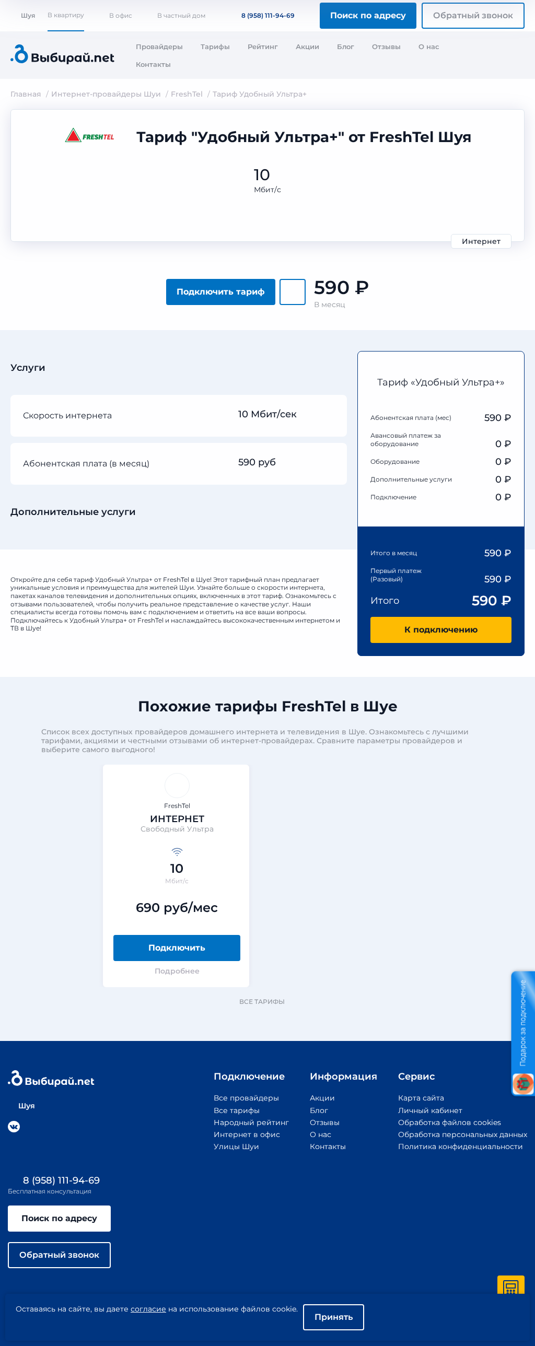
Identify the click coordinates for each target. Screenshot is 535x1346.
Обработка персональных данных (462, 1134)
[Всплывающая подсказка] (329, 414)
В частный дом (181, 15)
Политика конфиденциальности (460, 1146)
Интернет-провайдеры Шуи (106, 94)
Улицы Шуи (236, 1146)
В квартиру (66, 15)
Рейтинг (263, 46)
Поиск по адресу (368, 15)
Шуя (28, 15)
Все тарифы (262, 1001)
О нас (428, 46)
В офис (120, 15)
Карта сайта (421, 1098)
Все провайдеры (246, 1098)
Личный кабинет (430, 1110)
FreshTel (187, 94)
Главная (25, 94)
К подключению (441, 630)
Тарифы (215, 46)
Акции (307, 46)
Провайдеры (159, 46)
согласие (148, 1309)
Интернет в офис (247, 1134)
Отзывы (386, 46)
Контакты (153, 64)
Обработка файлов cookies (449, 1122)
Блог (345, 46)
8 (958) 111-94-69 (268, 15)
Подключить (176, 948)
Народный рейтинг (251, 1122)
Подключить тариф (221, 292)
